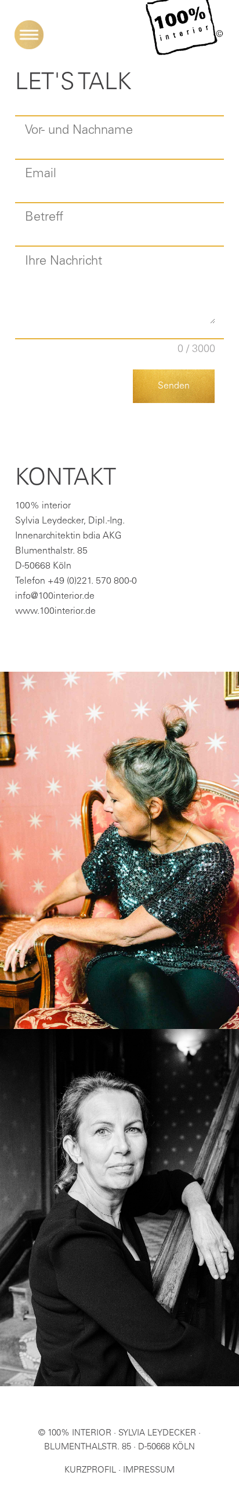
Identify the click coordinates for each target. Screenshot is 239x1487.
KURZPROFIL (90, 1470)
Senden (174, 386)
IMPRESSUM (149, 1470)
